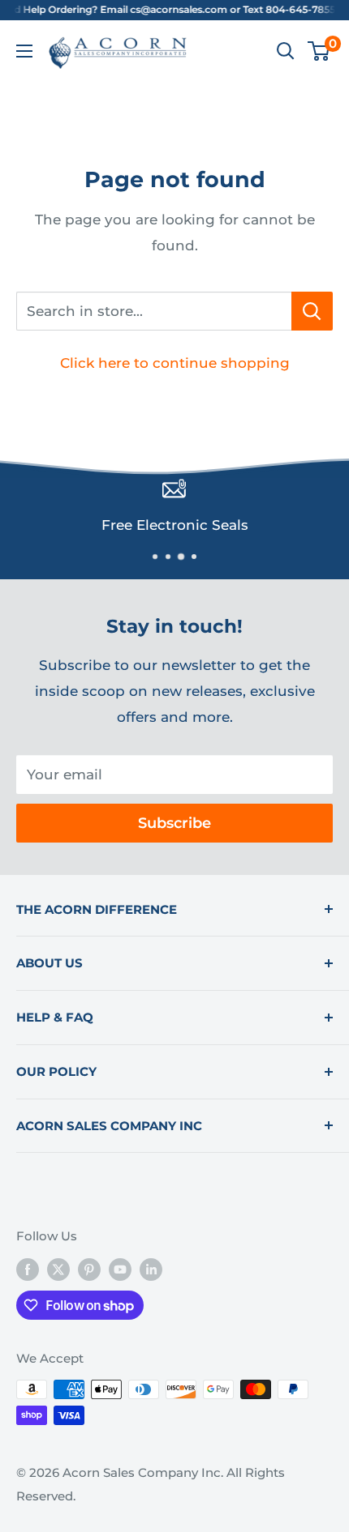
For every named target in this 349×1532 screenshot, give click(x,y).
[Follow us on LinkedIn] (151, 1269)
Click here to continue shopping (175, 363)
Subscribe (174, 823)
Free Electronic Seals (174, 525)
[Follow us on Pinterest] (89, 1269)
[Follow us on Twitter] (58, 1269)
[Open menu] (24, 51)
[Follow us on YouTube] (120, 1269)
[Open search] (286, 51)
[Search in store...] (312, 311)
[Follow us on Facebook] (27, 1269)
